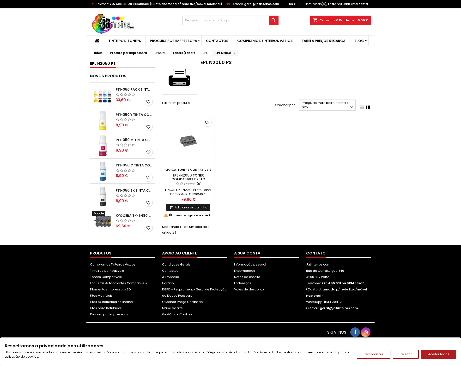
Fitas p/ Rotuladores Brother (111, 302)
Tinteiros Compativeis (107, 270)
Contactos (217, 40)
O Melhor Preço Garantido (182, 302)
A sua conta (247, 253)
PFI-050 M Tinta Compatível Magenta (134, 140)
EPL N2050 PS (103, 63)
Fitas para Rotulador (105, 308)
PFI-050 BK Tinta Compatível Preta (134, 190)
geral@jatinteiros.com (261, 4)
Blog (359, 40)
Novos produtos (108, 76)
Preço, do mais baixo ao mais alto (328, 105)
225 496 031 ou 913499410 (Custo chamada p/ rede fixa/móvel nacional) (166, 4)
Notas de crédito (247, 277)
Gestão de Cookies (177, 314)
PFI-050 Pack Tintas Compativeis (134, 89)
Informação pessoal (250, 264)
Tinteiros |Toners (124, 40)
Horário (168, 283)
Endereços (242, 283)
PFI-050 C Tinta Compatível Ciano (134, 165)
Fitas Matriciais (101, 295)
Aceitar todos (438, 354)
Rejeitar (406, 354)
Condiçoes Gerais (176, 264)
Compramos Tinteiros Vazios (265, 40)
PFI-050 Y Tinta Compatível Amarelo (134, 115)
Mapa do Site (172, 308)
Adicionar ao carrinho (188, 207)
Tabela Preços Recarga (324, 40)
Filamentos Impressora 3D (110, 289)
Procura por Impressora (173, 40)
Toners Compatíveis (106, 277)
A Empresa (170, 277)
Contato (316, 253)
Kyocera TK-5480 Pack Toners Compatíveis (134, 216)
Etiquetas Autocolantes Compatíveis (118, 283)
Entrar (333, 4)
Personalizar (373, 354)
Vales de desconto (249, 289)
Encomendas (244, 270)
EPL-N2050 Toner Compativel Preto (188, 177)
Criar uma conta (355, 4)
